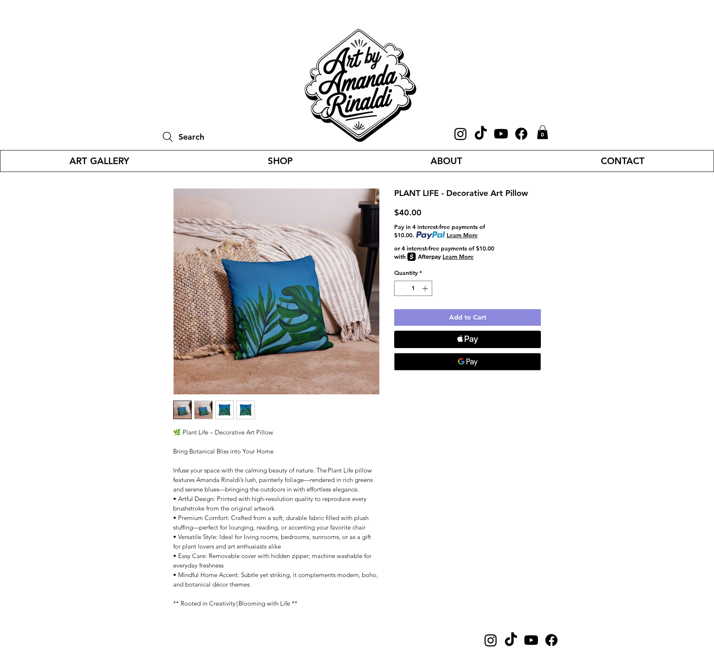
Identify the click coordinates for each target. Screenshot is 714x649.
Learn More (462, 235)
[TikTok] (481, 134)
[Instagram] (460, 134)
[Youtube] (501, 134)
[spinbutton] (413, 288)
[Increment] (426, 288)
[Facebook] (521, 134)
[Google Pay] (467, 361)
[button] (542, 132)
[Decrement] (400, 288)
